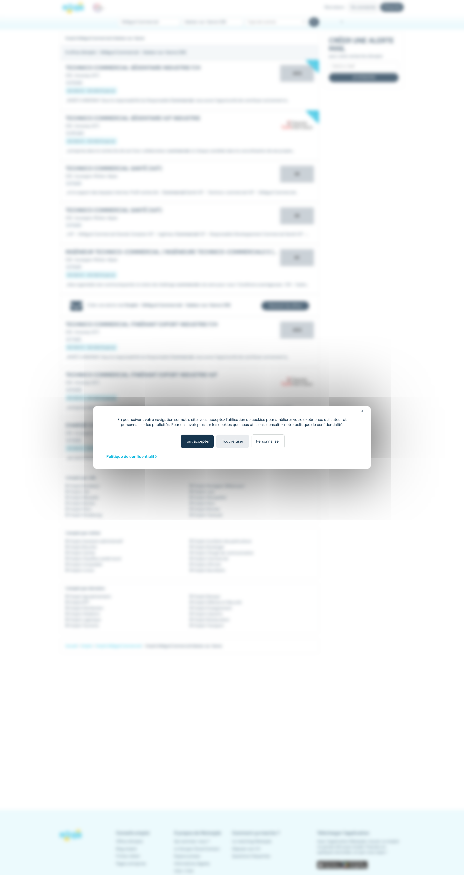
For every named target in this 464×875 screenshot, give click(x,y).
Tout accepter (197, 441)
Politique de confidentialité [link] (131, 456)
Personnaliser (268, 441)
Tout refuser (232, 441)
